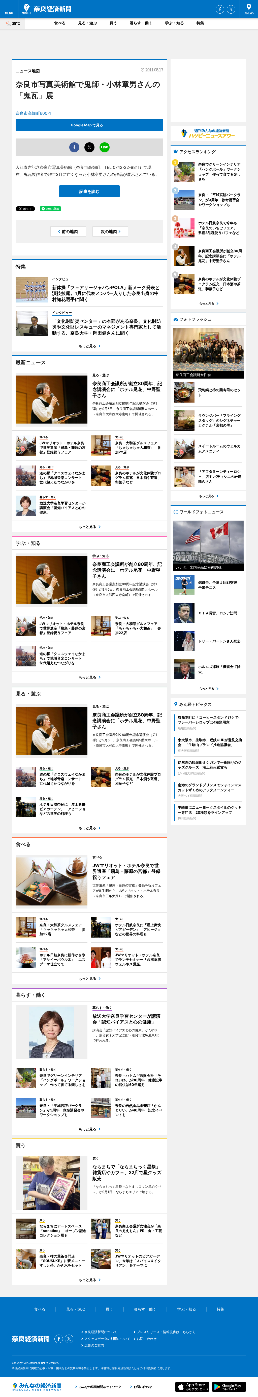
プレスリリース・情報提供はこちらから (166, 1332)
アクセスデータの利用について (107, 1339)
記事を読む (89, 191)
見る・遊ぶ (87, 22)
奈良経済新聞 (46, 9)
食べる (60, 22)
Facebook (220, 9)
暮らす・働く (141, 22)
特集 (200, 22)
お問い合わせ (146, 1339)
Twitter (231, 9)
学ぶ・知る (174, 22)
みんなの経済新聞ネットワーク (36, 1387)
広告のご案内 (94, 1345)
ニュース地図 (28, 70)
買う (113, 22)
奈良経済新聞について (100, 1332)
